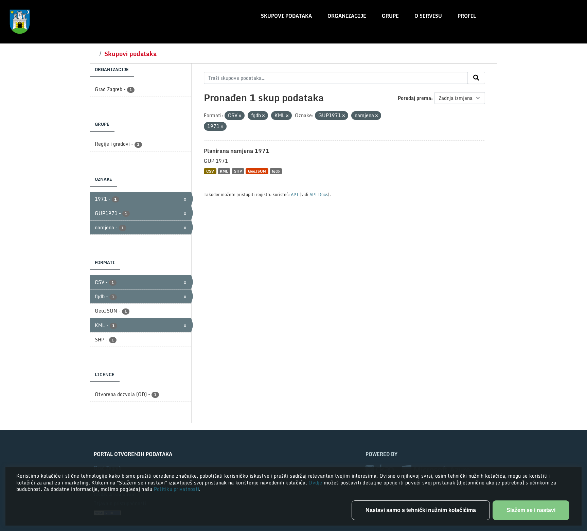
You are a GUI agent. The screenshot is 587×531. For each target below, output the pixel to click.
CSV (210, 171)
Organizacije (346, 16)
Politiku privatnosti (176, 489)
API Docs (318, 194)
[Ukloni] (240, 116)
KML (224, 171)
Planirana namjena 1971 (236, 150)
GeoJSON (257, 171)
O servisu (428, 16)
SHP (238, 171)
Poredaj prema (414, 98)
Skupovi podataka (286, 16)
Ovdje (316, 482)
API (295, 194)
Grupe (390, 16)
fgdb (276, 171)
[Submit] (476, 78)
